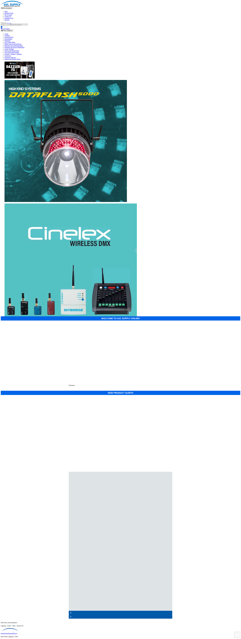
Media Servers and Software (13, 44)
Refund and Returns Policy (13, 59)
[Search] (1, 27)
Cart (6, 28)
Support (10, 633)
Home (2, 633)
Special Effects (9, 37)
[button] (120, 380)
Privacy (15, 633)
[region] (120, 355)
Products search (5, 25)
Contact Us (8, 16)
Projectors (7, 40)
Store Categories (7, 30)
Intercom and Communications (14, 45)
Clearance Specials (10, 57)
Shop (6, 11)
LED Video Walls (10, 42)
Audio (6, 34)
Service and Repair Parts (12, 51)
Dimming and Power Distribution (14, 47)
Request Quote (9, 13)
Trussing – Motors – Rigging (13, 54)
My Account (8, 15)
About (6, 633)
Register (7, 20)
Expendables (8, 39)
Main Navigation (7, 8)
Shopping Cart (9, 18)
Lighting (7, 35)
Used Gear (8, 56)
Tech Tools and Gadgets (12, 52)
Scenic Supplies (9, 49)
